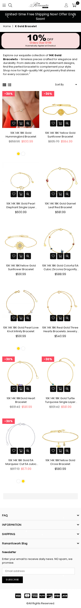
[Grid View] (4, 84)
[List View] (9, 84)
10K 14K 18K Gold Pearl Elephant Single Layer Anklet (20, 205)
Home (7, 26)
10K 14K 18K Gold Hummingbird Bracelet (21, 135)
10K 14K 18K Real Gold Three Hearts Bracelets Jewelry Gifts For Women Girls (60, 329)
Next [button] (73, 16)
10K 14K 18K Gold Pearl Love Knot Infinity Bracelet (21, 329)
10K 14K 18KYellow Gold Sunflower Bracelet (21, 267)
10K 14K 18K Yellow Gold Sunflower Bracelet (60, 135)
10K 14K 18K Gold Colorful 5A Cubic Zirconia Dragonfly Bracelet (60, 267)
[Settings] (66, 5)
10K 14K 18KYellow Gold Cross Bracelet (60, 462)
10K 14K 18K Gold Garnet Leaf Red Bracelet (60, 205)
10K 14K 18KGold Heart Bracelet (21, 400)
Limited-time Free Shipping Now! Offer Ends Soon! (40, 16)
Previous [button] (8, 16)
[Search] (10, 5)
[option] (40, 16)
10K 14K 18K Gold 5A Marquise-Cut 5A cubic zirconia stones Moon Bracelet (20, 462)
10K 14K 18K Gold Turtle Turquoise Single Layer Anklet (60, 400)
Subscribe (12, 579)
